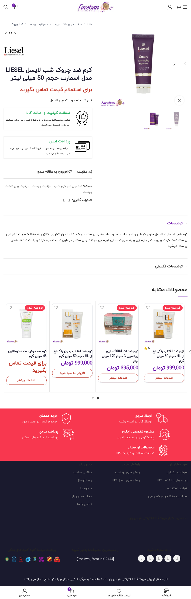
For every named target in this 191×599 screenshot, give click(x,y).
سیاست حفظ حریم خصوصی (168, 496)
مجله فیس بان (81, 496)
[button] (72, 373)
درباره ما (86, 488)
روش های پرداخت (127, 472)
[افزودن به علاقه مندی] (148, 307)
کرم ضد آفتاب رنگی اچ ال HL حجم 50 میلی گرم (168, 356)
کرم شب (60, 186)
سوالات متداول (177, 472)
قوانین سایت (82, 472)
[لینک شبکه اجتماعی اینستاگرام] (159, 558)
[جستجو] (5, 7)
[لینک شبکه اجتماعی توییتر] (167, 558)
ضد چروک (17, 24)
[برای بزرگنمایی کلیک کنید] (179, 100)
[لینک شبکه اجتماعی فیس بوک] (176, 558)
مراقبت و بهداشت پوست (65, 24)
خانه (89, 24)
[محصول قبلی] (15, 33)
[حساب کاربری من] (169, 7)
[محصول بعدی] (5, 33)
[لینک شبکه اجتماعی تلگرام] (64, 200)
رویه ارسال (84, 480)
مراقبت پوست (36, 24)
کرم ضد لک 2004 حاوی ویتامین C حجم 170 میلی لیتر (120, 356)
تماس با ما (84, 504)
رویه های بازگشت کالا (172, 480)
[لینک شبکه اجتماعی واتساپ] (68, 200)
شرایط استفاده (177, 488)
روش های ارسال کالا (126, 480)
